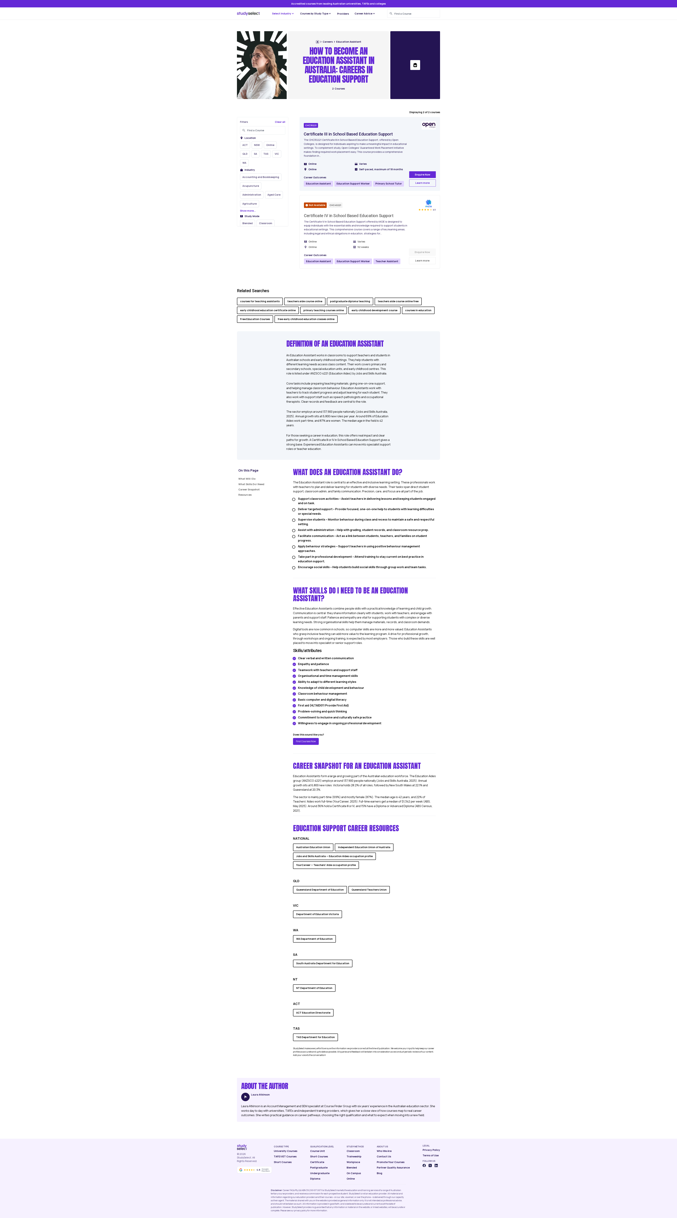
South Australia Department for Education (322, 963)
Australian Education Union (313, 847)
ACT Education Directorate (313, 1012)
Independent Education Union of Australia (364, 847)
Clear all (280, 122)
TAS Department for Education (315, 1037)
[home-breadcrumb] (317, 42)
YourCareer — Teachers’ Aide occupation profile (326, 865)
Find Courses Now (306, 741)
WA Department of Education (314, 938)
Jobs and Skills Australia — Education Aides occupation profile (334, 856)
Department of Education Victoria (317, 914)
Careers (328, 41)
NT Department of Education (314, 988)
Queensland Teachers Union (369, 889)
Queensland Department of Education (320, 889)
